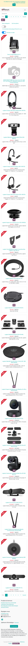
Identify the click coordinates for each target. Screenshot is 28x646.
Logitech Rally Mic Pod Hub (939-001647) (14, 307)
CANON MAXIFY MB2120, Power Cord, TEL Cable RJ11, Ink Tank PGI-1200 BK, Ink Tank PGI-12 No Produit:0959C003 (14, 81)
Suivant (24, 16)
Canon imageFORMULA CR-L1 (14, 54)
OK (14, 4)
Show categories (6, 23)
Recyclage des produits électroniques (9, 605)
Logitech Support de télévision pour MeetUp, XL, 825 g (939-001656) (14, 390)
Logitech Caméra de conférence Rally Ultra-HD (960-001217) (14, 474)
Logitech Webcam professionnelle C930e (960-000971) (14, 138)
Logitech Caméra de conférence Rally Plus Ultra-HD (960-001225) (14, 446)
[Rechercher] (25, 13)
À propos (17, 622)
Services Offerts (5, 607)
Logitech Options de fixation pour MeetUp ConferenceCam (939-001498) (14, 530)
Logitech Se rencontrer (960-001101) (14, 587)
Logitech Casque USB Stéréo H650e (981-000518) (14, 110)
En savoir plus (14, 626)
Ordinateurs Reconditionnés (7, 604)
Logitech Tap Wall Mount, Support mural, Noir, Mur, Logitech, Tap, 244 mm (14, 250)
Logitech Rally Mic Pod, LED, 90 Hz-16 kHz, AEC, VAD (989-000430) (14, 362)
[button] (3, 20)
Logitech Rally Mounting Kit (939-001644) (14, 334)
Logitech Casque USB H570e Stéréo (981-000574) (14, 194)
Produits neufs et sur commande (8, 602)
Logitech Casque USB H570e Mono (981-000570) (14, 166)
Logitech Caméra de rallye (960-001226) (14, 418)
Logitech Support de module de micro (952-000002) (14, 222)
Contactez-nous (4, 613)
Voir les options (15, 23)
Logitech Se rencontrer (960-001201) (14, 502)
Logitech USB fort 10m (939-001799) (14, 278)
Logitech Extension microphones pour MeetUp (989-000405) (14, 558)
